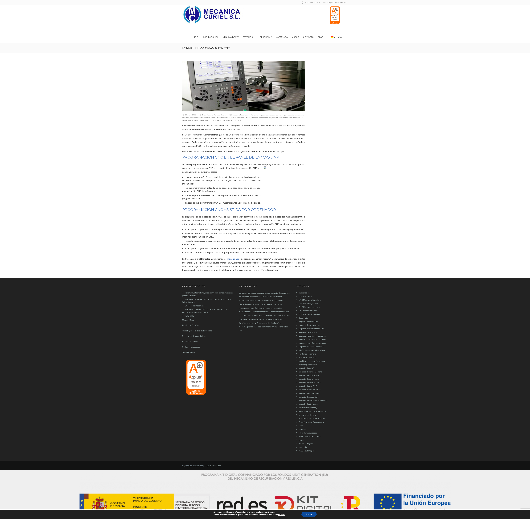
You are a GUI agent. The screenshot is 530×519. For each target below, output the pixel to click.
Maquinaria (282, 37)
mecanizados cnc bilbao (309, 375)
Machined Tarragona (307, 354)
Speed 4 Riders (188, 352)
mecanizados (276, 308)
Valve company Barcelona (309, 436)
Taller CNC (189, 316)
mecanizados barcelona (249, 118)
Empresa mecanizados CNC (200, 118)
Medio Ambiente (231, 37)
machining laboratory (308, 364)
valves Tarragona (306, 443)
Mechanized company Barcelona (312, 411)
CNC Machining (305, 296)
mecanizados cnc (265, 118)
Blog (320, 37)
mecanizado (216, 118)
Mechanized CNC (275, 319)
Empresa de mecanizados (195, 306)
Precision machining (247, 323)
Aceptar (309, 514)
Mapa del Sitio (188, 320)
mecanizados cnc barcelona (282, 118)
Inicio (195, 37)
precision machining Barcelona (312, 418)
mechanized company (308, 407)
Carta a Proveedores (191, 347)
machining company (307, 357)
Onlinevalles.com (214, 465)
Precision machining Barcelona (270, 327)
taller (301, 425)
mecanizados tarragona (309, 404)
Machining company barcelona (269, 304)
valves (301, 440)
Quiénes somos (210, 37)
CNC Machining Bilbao (308, 303)
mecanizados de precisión (259, 315)
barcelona (257, 115)
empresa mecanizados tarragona (312, 343)
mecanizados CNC (306, 368)
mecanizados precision (280, 315)
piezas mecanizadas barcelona (211, 120)
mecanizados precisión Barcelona (313, 400)
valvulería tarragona (307, 451)
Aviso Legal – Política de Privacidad (197, 331)
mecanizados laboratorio (309, 393)
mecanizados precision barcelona (253, 319)
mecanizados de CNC (308, 386)
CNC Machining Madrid (308, 310)
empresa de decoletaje (308, 321)
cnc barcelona (305, 293)
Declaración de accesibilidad (194, 336)
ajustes (281, 514)
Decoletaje (266, 37)
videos (295, 37)
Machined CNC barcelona (272, 300)
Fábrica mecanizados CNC (250, 300)
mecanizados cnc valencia (309, 382)
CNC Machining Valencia (309, 314)
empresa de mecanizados (274, 115)
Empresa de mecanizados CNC (312, 328)
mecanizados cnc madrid (309, 379)
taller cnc (303, 429)
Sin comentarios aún (240, 115)
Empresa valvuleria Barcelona (311, 346)
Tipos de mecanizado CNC (232, 120)
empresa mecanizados (308, 332)
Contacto (308, 37)
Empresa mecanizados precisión (312, 339)
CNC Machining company (309, 307)
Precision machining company (311, 422)
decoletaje (303, 318)
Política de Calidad (190, 341)
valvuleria (303, 447)
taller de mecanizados (308, 433)
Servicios (248, 37)
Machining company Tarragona (312, 361)
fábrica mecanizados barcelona (312, 350)
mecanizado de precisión (230, 118)
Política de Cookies (190, 325)
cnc (263, 115)
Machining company (247, 304)
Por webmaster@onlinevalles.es (214, 115)
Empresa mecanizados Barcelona (313, 336)
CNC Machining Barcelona (310, 300)
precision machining (307, 415)
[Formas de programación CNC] (243, 86)
